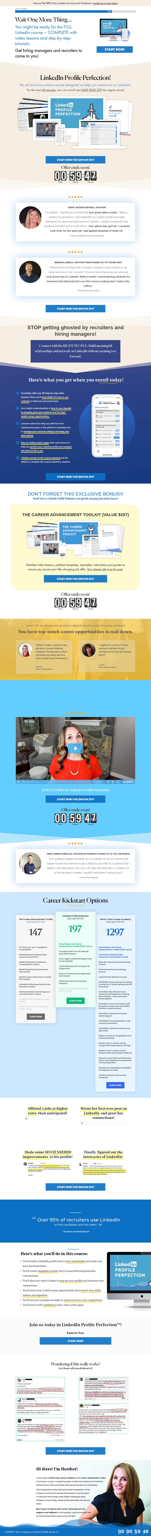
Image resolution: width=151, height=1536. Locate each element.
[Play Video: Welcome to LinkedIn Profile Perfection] (75, 748)
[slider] (65, 782)
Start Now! (75, 1000)
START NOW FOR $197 (75, 159)
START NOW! (36, 1016)
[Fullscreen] (117, 782)
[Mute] (107, 782)
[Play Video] (18, 782)
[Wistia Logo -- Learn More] (127, 782)
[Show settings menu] (112, 782)
